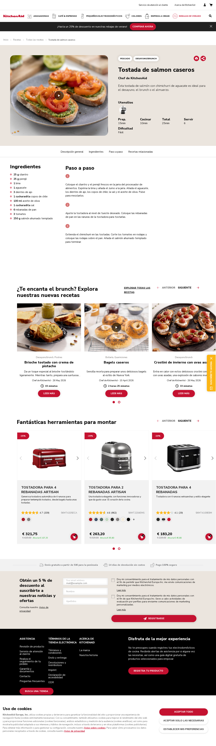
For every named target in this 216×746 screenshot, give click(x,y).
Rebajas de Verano (190, 16)
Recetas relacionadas (140, 151)
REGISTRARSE (156, 618)
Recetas (17, 40)
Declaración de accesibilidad (56, 676)
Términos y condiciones (55, 652)
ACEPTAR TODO (183, 712)
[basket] (211, 5)
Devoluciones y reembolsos (57, 664)
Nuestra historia (88, 655)
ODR (51, 682)
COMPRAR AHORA (142, 26)
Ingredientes (96, 151)
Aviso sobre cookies (94, 727)
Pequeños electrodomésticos (104, 16)
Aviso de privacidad (74, 731)
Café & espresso (67, 16)
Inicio (5, 40)
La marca (84, 650)
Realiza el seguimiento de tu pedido (30, 661)
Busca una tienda (36, 691)
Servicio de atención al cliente (153, 5)
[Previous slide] (21, 459)
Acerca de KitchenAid (184, 5)
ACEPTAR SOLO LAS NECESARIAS (183, 720)
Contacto (25, 676)
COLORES (136, 16)
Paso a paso (116, 151)
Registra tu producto (148, 670)
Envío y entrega (57, 657)
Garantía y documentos (27, 670)
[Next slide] (77, 459)
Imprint (52, 670)
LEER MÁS (49, 393)
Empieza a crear (160, 16)
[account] (205, 5)
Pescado (125, 58)
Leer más (121, 590)
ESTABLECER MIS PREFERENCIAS (184, 729)
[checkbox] (113, 580)
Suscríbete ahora (211, 373)
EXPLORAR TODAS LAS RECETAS (137, 290)
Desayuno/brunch (146, 58)
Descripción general (72, 151)
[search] (210, 16)
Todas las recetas (35, 40)
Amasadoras (41, 16)
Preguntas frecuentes (32, 681)
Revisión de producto (32, 646)
